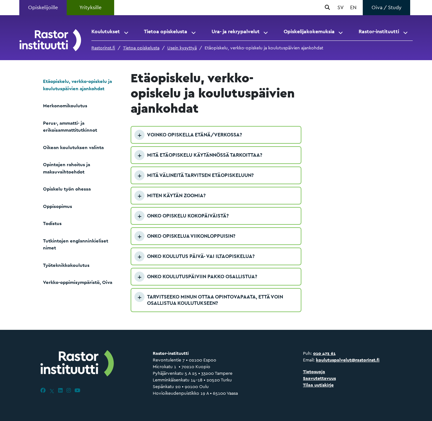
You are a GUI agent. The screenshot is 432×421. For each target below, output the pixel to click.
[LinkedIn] (60, 390)
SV (340, 7)
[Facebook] (43, 390)
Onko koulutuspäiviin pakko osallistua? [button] (202, 276)
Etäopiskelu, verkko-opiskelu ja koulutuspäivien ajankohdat (77, 84)
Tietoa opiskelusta (165, 31)
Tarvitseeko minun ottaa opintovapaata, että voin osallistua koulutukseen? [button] (215, 299)
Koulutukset (105, 31)
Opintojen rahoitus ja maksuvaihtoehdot (66, 168)
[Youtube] (77, 390)
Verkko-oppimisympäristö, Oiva (77, 282)
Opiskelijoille (43, 7)
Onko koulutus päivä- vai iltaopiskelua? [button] (201, 256)
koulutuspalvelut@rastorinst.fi (348, 360)
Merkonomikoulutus (65, 106)
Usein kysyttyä (182, 48)
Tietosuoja (314, 371)
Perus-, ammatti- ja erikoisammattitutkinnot (70, 126)
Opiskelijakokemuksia (309, 31)
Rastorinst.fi (103, 48)
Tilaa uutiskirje (318, 385)
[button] (126, 32)
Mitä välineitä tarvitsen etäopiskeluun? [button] (200, 175)
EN (353, 7)
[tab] (216, 135)
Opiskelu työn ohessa (67, 189)
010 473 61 (324, 353)
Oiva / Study (387, 7)
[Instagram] (68, 390)
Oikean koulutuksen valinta (73, 147)
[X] (51, 390)
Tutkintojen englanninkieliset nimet (75, 244)
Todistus (52, 223)
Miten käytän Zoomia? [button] (176, 195)
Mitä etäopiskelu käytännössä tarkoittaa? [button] (204, 155)
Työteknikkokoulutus (66, 265)
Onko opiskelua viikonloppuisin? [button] (191, 236)
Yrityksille (90, 7)
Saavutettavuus (319, 378)
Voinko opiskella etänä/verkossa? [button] (194, 134)
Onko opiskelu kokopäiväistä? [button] (188, 215)
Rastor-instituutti (379, 31)
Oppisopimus (57, 206)
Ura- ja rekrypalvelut (236, 31)
